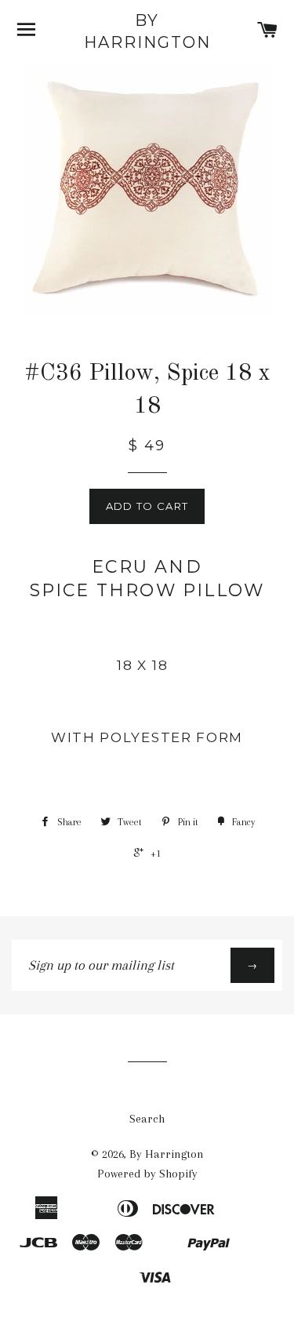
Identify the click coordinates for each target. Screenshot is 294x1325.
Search (147, 1119)
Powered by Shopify (147, 1174)
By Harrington (147, 31)
